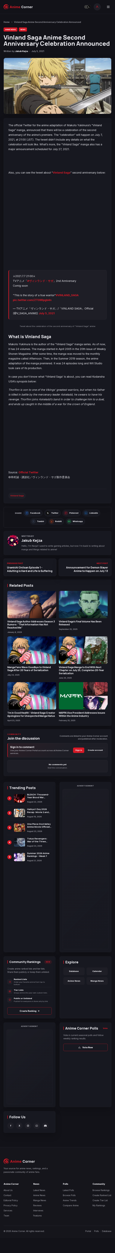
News (22, 29)
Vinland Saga (61, 172)
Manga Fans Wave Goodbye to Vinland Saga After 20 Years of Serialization (29, 669)
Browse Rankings (101, 1190)
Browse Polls (69, 1195)
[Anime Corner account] (97, 6)
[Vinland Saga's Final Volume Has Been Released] (83, 604)
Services (8, 1210)
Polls (96, 1231)
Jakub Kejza (21, 51)
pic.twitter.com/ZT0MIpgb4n (32, 300)
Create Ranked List (102, 1195)
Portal (88, 1231)
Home (7, 22)
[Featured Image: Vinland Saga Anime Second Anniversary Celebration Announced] (57, 86)
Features (37, 1215)
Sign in (78, 750)
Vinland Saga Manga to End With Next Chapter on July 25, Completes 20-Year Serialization (81, 670)
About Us (8, 1190)
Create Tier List (100, 1200)
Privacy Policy (11, 1205)
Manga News (97, 981)
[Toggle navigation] (108, 7)
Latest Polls (68, 1190)
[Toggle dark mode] (87, 7)
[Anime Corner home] (18, 6)
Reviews (37, 1205)
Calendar (97, 971)
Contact (7, 1195)
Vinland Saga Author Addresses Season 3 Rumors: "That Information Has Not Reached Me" (31, 624)
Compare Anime (71, 1205)
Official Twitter (28, 472)
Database (74, 971)
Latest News (39, 1190)
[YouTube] (36, 1125)
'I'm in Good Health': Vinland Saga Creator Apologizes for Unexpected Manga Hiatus (31, 714)
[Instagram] (28, 1125)
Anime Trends (70, 1200)
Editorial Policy (11, 1200)
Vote (105, 1028)
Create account (95, 750)
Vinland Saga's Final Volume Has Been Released (80, 623)
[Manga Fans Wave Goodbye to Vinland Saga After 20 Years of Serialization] (31, 650)
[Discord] (45, 1125)
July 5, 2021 (47, 313)
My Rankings (99, 1205)
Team (6, 1215)
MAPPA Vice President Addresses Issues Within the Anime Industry (82, 714)
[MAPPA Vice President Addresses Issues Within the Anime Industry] (83, 695)
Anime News (10, 29)
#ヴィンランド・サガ (40, 280)
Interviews (38, 1210)
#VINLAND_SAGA (67, 295)
